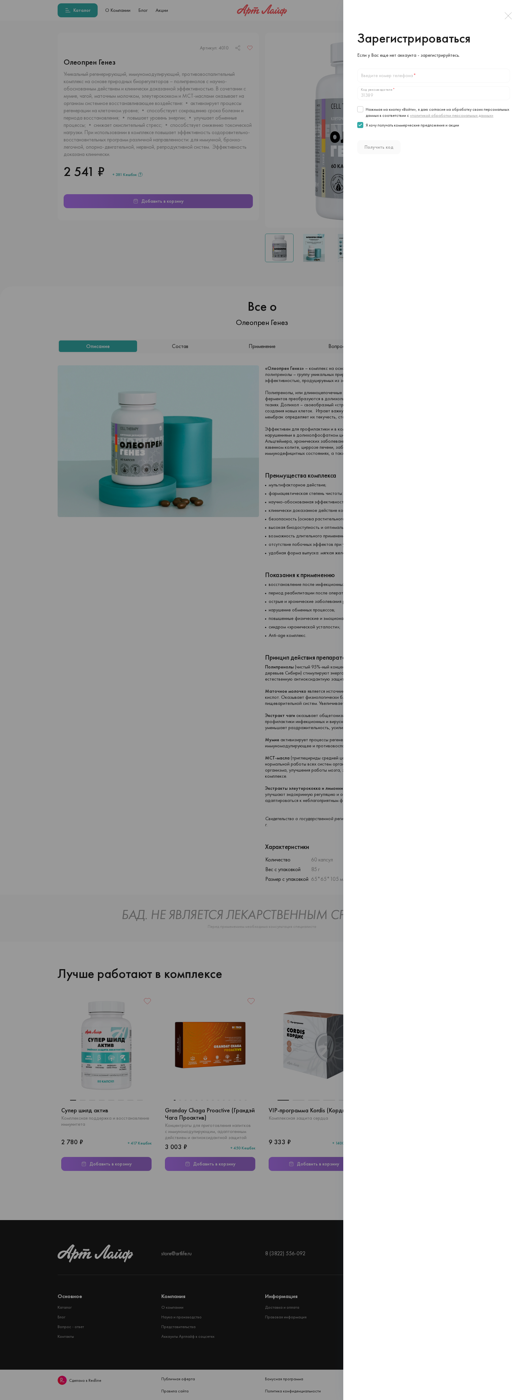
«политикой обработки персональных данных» (451, 115)
